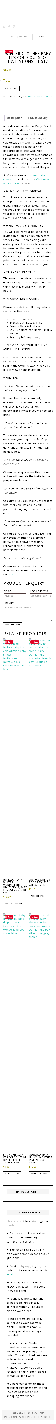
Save (10, 51)
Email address (39, 591)
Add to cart (11, 88)
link (11, 574)
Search (40, 36)
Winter (48, 96)
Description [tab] (14, 118)
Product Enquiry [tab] (37, 118)
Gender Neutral (36, 96)
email (10, 1274)
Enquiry (9, 602)
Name (7, 591)
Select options (13, 903)
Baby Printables (28, 11)
